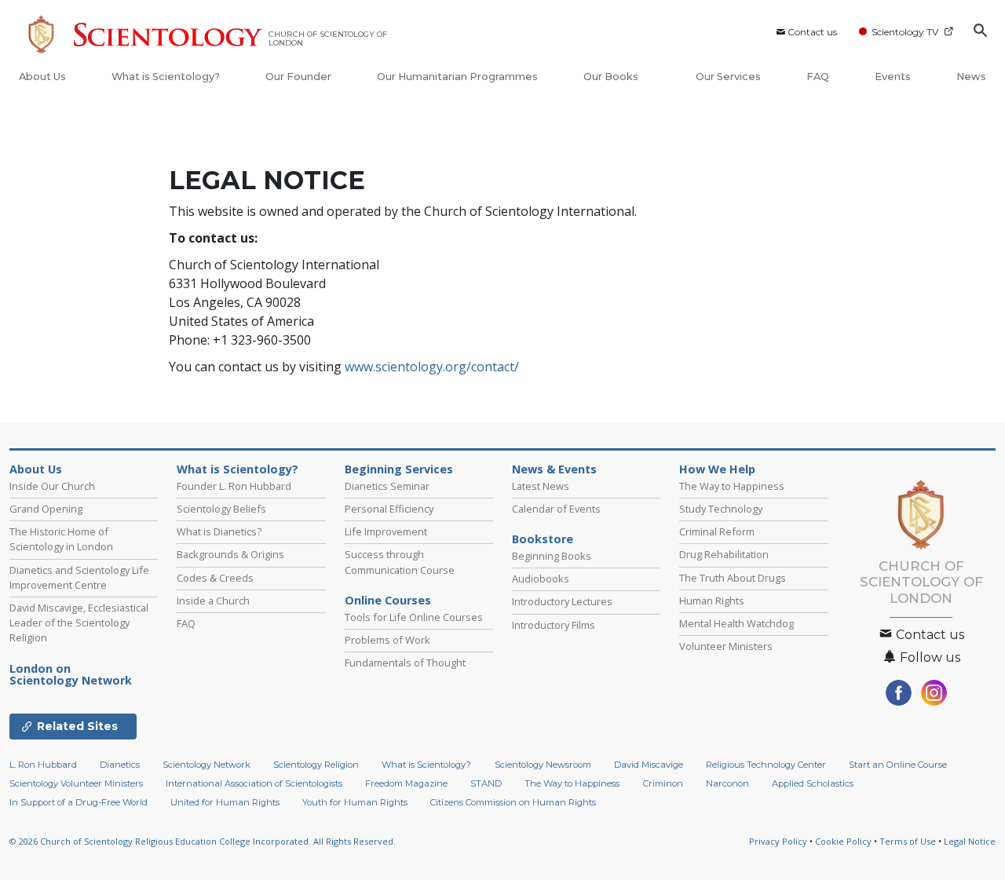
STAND (486, 783)
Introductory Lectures (562, 601)
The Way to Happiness (731, 486)
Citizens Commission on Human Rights (513, 802)
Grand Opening (45, 509)
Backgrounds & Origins (230, 554)
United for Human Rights (225, 802)
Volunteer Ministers (726, 646)
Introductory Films (553, 625)
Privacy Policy (778, 841)
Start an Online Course (898, 764)
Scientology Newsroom (543, 764)
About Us (42, 76)
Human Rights (711, 600)
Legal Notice (970, 841)
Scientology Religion (316, 764)
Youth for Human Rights (354, 802)
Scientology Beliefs (221, 509)
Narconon (727, 783)
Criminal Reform (717, 531)
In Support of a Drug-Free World (78, 802)
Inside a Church (213, 600)
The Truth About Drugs (732, 578)
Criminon (663, 783)
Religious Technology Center (766, 764)
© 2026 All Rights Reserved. (202, 841)
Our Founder (298, 76)
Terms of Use (907, 841)
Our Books (612, 76)
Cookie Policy (843, 841)
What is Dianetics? (219, 531)
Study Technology (720, 509)
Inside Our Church (52, 486)
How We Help (717, 469)
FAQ (817, 76)
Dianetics (120, 764)
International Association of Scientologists (254, 783)
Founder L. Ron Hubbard (234, 486)
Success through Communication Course (400, 561)
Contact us (812, 32)
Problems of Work (387, 640)
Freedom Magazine (406, 783)
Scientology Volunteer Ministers (76, 783)
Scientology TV (905, 32)
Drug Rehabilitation (724, 554)
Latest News (540, 486)
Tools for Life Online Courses (414, 617)
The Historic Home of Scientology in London (61, 538)
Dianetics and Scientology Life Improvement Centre (79, 577)
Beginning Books (551, 556)
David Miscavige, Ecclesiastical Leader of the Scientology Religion (78, 622)
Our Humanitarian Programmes (457, 76)
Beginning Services (399, 469)
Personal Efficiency (389, 509)
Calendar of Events (556, 509)
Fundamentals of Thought (405, 662)
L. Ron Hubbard (43, 764)
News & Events (554, 469)
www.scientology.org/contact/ (432, 366)
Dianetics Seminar (387, 486)
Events (893, 76)
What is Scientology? (165, 76)
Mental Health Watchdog (736, 623)
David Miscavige (648, 764)
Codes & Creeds (215, 578)
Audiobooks (540, 578)
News (971, 76)
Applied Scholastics (812, 783)
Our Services (728, 76)
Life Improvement (386, 531)
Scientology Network (70, 675)
